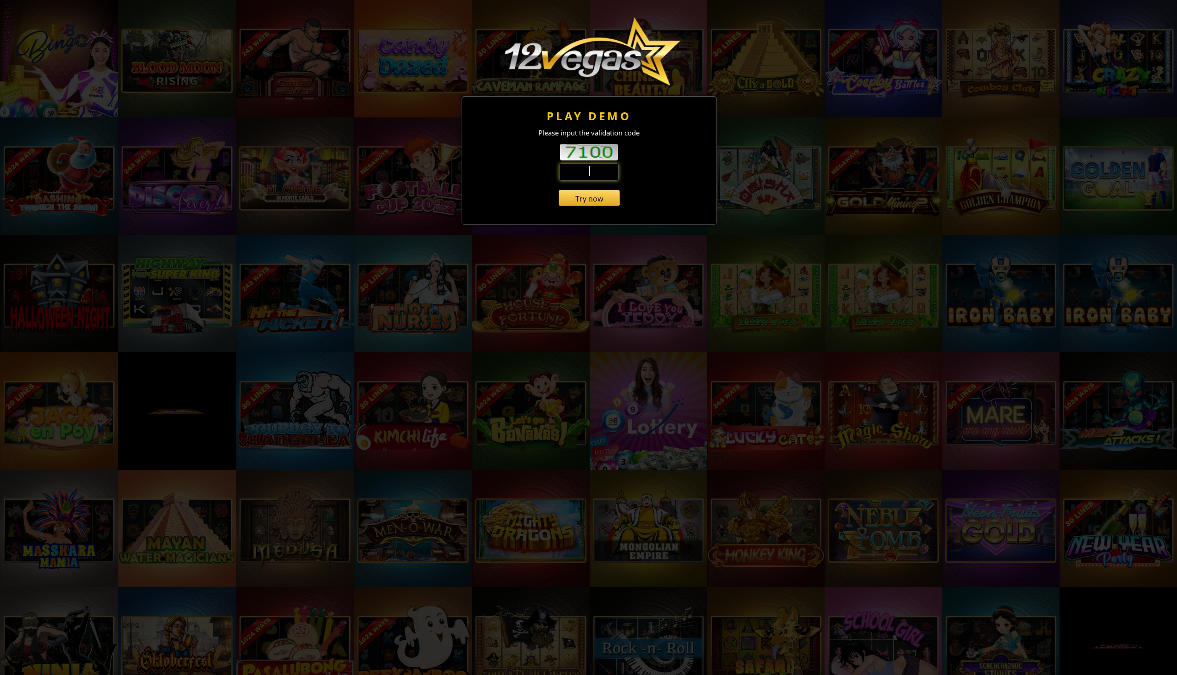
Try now (589, 199)
